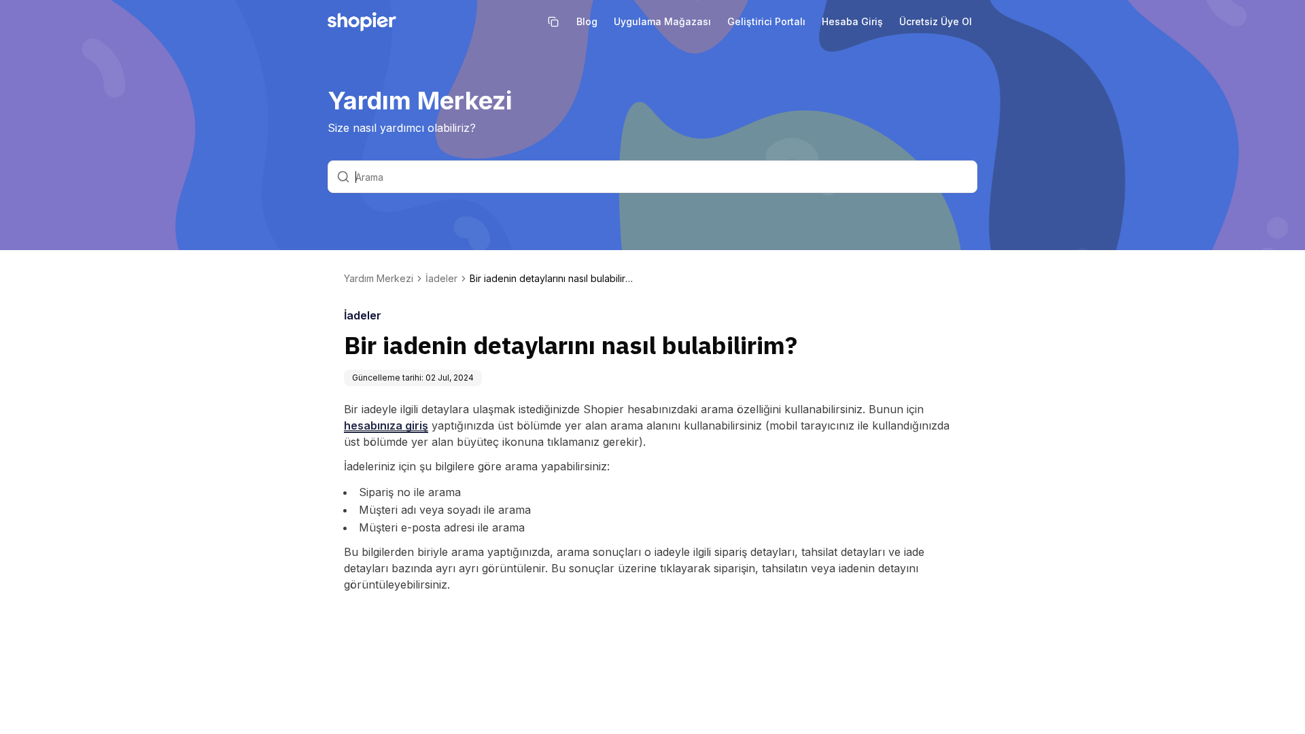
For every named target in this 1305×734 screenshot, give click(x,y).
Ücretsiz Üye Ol (935, 21)
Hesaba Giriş (852, 21)
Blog (586, 21)
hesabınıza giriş (386, 425)
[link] (551, 278)
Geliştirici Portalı (766, 21)
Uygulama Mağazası (662, 21)
